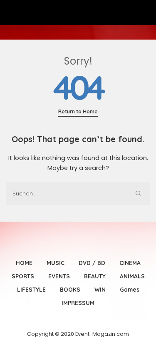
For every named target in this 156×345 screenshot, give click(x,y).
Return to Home (78, 111)
